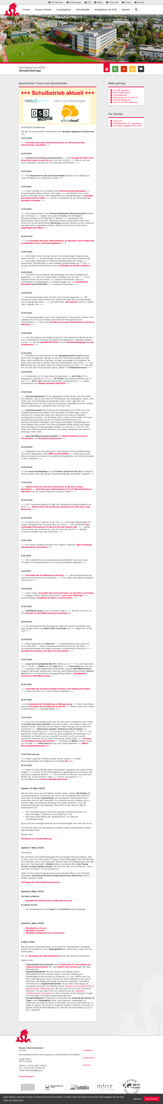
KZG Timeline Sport (122, 92)
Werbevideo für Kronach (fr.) (126, 97)
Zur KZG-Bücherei (121, 90)
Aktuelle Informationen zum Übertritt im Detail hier (45, 651)
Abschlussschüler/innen (50, 438)
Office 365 (113, 2)
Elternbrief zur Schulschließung (36, 838)
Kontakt (140, 2)
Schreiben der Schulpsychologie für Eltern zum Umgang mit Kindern (58, 689)
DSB (89, 2)
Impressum (88, 1050)
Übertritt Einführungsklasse (125, 102)
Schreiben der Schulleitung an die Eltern (45, 575)
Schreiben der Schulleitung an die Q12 (47, 706)
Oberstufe (117, 121)
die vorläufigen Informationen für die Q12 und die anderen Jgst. (55, 525)
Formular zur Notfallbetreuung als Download (46, 613)
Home (26, 9)
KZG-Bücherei (57, 2)
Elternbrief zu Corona (36, 928)
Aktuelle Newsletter (122, 100)
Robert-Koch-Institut (67, 967)
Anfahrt (127, 2)
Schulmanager (75, 2)
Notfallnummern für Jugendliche (127, 123)
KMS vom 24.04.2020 (59, 453)
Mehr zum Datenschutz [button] (13, 1100)
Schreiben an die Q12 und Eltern (75, 265)
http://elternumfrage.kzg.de (72, 191)
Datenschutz (89, 1057)
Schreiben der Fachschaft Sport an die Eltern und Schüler (66, 593)
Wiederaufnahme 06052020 (52, 383)
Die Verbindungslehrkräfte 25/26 (127, 125)
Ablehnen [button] (137, 1099)
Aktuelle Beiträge (30, 70)
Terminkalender (120, 95)
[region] (81, 38)
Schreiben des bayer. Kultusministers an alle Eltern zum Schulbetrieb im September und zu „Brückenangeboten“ (57, 241)
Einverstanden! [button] (152, 1099)
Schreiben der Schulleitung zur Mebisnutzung (50, 704)
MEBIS (100, 2)
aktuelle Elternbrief (49, 342)
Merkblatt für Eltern (35, 930)
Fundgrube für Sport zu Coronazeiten (54, 598)
